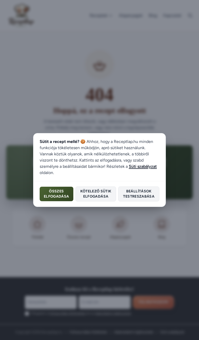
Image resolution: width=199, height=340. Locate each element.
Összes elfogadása (56, 194)
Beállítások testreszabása (138, 194)
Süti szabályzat (143, 166)
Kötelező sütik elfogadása (95, 194)
